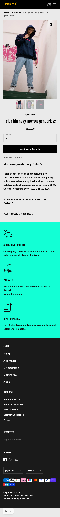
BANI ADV (25, 499)
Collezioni (17, 13)
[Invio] (55, 440)
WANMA (31, 115)
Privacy (7, 420)
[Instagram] (10, 459)
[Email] (16, 459)
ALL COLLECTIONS (13, 404)
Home (6, 13)
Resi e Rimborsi (11, 410)
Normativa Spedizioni (13, 415)
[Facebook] (5, 459)
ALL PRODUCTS (11, 399)
